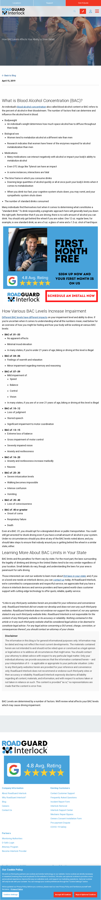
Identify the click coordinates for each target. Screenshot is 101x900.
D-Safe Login (8, 842)
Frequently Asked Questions (63, 797)
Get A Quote (83, 3)
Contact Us (7, 810)
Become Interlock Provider (14, 851)
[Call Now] (83, 11)
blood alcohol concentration (31, 106)
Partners (6, 833)
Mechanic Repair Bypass (61, 814)
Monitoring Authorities (12, 838)
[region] (50, 882)
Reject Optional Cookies (86, 895)
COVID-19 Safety (58, 827)
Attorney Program (10, 847)
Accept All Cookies (63, 895)
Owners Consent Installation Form (66, 818)
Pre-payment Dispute (60, 823)
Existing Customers (60, 788)
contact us (58, 579)
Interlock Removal (58, 806)
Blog (4, 802)
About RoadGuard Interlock (14, 793)
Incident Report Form (60, 802)
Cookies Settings (11, 895)
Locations (17, 3)
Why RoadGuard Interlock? (14, 797)
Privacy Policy (17, 889)
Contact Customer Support (62, 793)
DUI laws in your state (74, 576)
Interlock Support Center (61, 810)
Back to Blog (10, 75)
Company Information (12, 788)
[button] (90, 11)
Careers (5, 806)
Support (49, 3)
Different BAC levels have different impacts (24, 317)
